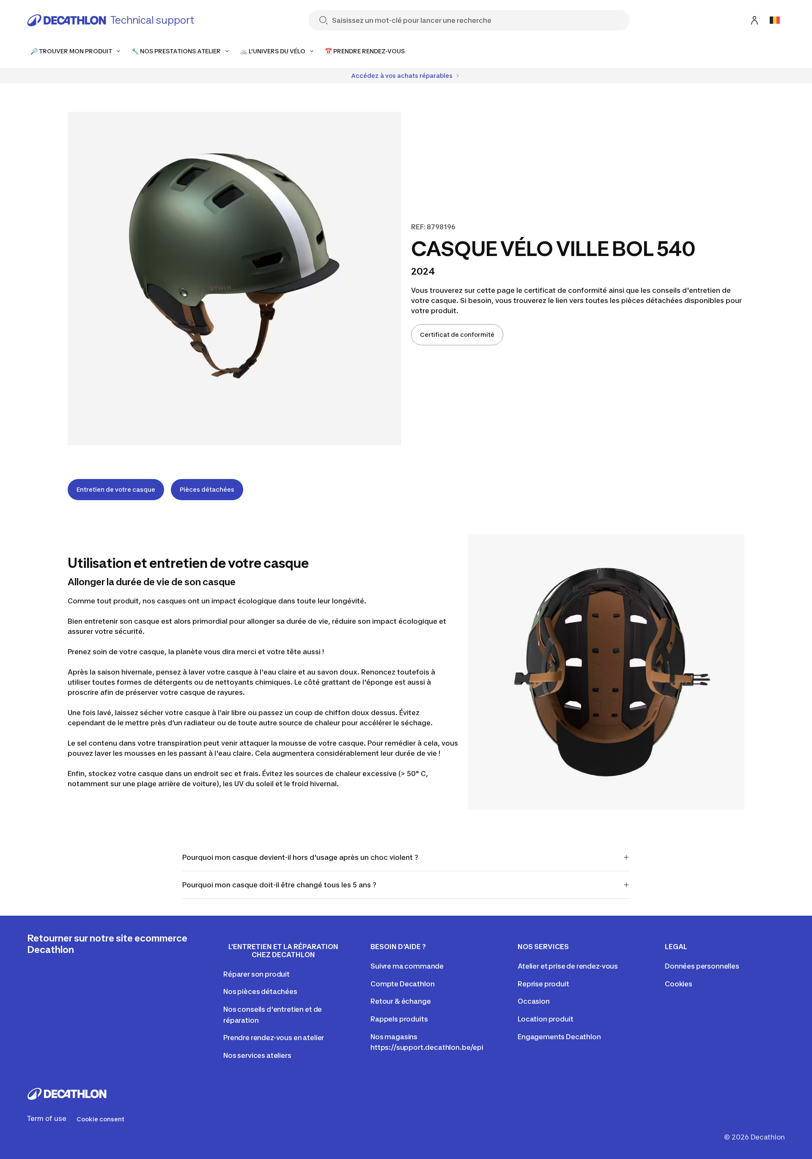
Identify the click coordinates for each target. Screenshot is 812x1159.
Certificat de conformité (457, 334)
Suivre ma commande (407, 966)
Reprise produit (543, 984)
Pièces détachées (207, 489)
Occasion (534, 1001)
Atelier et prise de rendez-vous (568, 966)
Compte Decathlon (402, 984)
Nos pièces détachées (260, 991)
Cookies (678, 984)
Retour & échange (400, 1001)
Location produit (545, 1019)
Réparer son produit (256, 974)
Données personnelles (702, 966)
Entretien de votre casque (116, 489)
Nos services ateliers (257, 1055)
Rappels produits (399, 1019)
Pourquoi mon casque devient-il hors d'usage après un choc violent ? (300, 857)
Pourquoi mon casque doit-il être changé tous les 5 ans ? (279, 885)
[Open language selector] (775, 20)
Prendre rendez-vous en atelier (273, 1037)
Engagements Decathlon (559, 1036)
